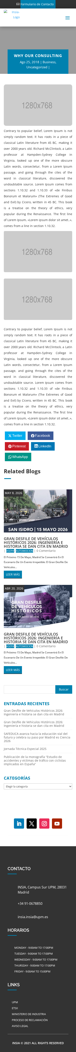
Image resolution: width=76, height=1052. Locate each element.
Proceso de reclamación (30, 1020)
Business (49, 62)
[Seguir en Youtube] (57, 823)
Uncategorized (36, 67)
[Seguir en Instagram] (44, 823)
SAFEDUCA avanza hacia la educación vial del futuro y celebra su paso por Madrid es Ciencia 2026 (37, 737)
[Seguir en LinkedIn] (19, 823)
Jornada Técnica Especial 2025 (25, 749)
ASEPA (10, 551)
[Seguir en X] (32, 823)
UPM (15, 1002)
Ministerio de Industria (29, 1014)
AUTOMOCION (24, 551)
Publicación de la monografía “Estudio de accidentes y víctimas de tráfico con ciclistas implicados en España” (35, 760)
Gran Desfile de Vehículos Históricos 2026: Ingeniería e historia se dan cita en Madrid (36, 542)
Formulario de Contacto (37, 4)
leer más (13, 574)
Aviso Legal (20, 1026)
